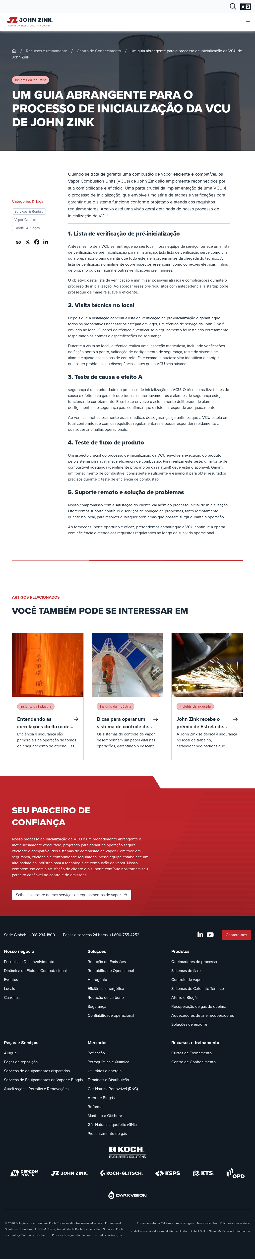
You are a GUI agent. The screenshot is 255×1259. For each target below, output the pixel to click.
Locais (9, 988)
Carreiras (11, 997)
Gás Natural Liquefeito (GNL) (112, 1124)
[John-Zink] (14, 51)
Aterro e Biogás (184, 997)
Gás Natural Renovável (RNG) (113, 1089)
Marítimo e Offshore (105, 1115)
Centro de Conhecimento (99, 51)
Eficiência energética (106, 988)
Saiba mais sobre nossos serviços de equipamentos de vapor (69, 895)
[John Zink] (69, 1173)
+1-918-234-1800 (41, 935)
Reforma (95, 1107)
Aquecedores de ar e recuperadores (202, 1015)
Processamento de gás (107, 1133)
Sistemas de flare (186, 970)
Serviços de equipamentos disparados (37, 1071)
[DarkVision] (127, 1194)
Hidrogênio (97, 979)
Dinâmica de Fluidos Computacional (35, 970)
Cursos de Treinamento (191, 1053)
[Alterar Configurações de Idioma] (245, 6)
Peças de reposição (21, 1062)
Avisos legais (185, 1223)
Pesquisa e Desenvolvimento (29, 962)
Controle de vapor (187, 979)
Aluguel (11, 1053)
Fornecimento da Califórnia (155, 1223)
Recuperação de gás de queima (198, 1006)
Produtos (180, 951)
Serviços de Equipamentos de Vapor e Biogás (43, 1080)
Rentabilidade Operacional (111, 970)
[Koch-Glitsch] (121, 1173)
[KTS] (203, 1173)
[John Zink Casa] (29, 21)
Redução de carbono (106, 997)
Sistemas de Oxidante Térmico (197, 988)
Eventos (11, 979)
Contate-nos (236, 935)
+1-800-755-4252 (124, 935)
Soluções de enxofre (189, 1024)
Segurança (97, 1006)
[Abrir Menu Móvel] (248, 22)
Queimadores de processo (194, 962)
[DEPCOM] (24, 1173)
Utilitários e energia (105, 1071)
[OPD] (235, 1173)
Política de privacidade (235, 1223)
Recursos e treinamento (46, 51)
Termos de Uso (207, 1223)
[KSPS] (168, 1173)
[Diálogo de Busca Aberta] (233, 6)
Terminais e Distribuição (108, 1080)
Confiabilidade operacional (111, 1015)
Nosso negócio (19, 951)
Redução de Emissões (107, 962)
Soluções (97, 951)
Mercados (98, 1042)
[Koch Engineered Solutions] (127, 1152)
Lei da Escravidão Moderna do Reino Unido (158, 1231)
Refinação (96, 1053)
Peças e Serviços (21, 1042)
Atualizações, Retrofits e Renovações (36, 1089)
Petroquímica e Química (108, 1062)
